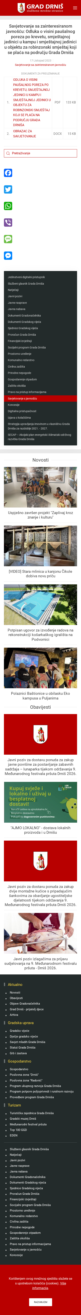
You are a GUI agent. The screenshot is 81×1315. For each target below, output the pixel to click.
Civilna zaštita (16, 366)
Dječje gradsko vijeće (24, 1036)
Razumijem (40, 1302)
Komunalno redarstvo (21, 360)
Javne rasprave (17, 302)
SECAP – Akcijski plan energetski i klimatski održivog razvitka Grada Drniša (39, 437)
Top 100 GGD (18, 1130)
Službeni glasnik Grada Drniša (26, 283)
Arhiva (14, 1015)
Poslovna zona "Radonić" (26, 1080)
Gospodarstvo (19, 1069)
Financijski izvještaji (20, 341)
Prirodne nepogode (19, 372)
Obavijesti (16, 998)
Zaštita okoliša (17, 385)
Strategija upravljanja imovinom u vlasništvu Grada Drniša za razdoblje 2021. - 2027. (39, 426)
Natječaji (13, 289)
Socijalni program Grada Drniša (27, 347)
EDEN (13, 1135)
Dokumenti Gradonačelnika (24, 315)
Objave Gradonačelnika (25, 1003)
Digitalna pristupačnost (22, 411)
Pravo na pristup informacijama (27, 392)
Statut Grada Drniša (22, 1047)
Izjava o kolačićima (19, 417)
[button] (75, 8)
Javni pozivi (15, 296)
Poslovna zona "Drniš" (24, 1075)
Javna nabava (16, 309)
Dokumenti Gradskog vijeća (24, 321)
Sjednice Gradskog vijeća (23, 328)
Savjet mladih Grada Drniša (27, 1042)
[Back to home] (40, 8)
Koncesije (13, 404)
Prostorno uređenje (19, 353)
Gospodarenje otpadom (22, 379)
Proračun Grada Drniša (22, 334)
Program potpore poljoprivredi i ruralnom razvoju (42, 1091)
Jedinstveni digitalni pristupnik (26, 277)
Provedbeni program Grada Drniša (32, 1097)
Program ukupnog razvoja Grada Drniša (35, 1086)
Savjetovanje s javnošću (22, 398)
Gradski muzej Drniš (23, 1118)
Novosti (15, 992)
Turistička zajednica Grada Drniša (32, 1113)
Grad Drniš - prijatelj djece (27, 1009)
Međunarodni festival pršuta (28, 1124)
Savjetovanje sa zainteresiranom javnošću (40, 64)
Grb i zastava (18, 1053)
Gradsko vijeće (19, 1031)
